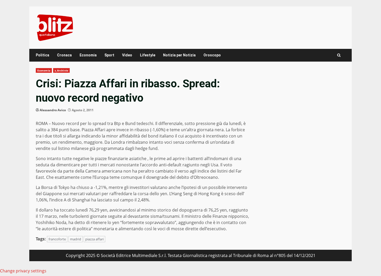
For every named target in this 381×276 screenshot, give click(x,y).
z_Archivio (61, 70)
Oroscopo (212, 55)
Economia (88, 55)
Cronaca (64, 55)
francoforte (57, 239)
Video (127, 55)
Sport (109, 55)
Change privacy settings (23, 271)
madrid (75, 239)
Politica (42, 55)
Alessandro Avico (53, 110)
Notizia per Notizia (179, 55)
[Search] (339, 55)
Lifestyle (147, 55)
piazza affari (94, 239)
